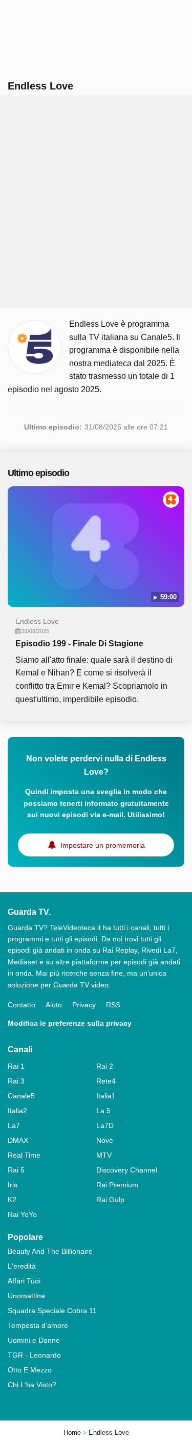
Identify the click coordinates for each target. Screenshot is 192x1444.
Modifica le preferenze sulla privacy (70, 1023)
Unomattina (26, 1296)
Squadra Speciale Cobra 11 (52, 1310)
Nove (104, 1140)
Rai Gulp (110, 1199)
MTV (104, 1155)
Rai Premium (117, 1185)
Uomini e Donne (34, 1340)
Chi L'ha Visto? (32, 1385)
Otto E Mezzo (30, 1370)
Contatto (21, 1005)
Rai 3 (16, 1081)
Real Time (24, 1155)
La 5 (103, 1111)
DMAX (18, 1140)
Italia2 (17, 1111)
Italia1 (106, 1096)
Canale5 (21, 1096)
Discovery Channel (126, 1170)
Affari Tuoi (24, 1281)
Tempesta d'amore (38, 1325)
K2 (12, 1199)
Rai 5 (16, 1170)
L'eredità (22, 1266)
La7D (105, 1125)
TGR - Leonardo (34, 1355)
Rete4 (106, 1081)
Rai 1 (16, 1066)
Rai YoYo (22, 1214)
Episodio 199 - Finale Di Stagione (79, 643)
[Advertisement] (96, 201)
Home (72, 1432)
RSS (113, 1005)
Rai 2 (104, 1066)
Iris (12, 1185)
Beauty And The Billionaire (50, 1251)
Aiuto (54, 1005)
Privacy (84, 1005)
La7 (14, 1125)
